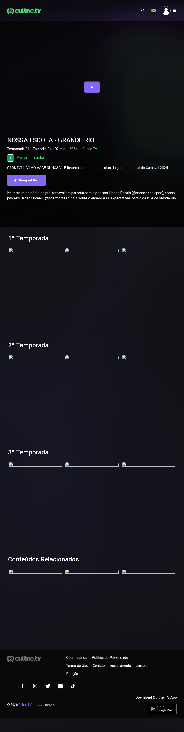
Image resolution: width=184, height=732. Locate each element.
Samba (38, 158)
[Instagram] (35, 686)
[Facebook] (22, 686)
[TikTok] (72, 686)
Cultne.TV (89, 149)
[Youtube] (60, 686)
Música (22, 158)
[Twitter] (47, 686)
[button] (142, 10)
